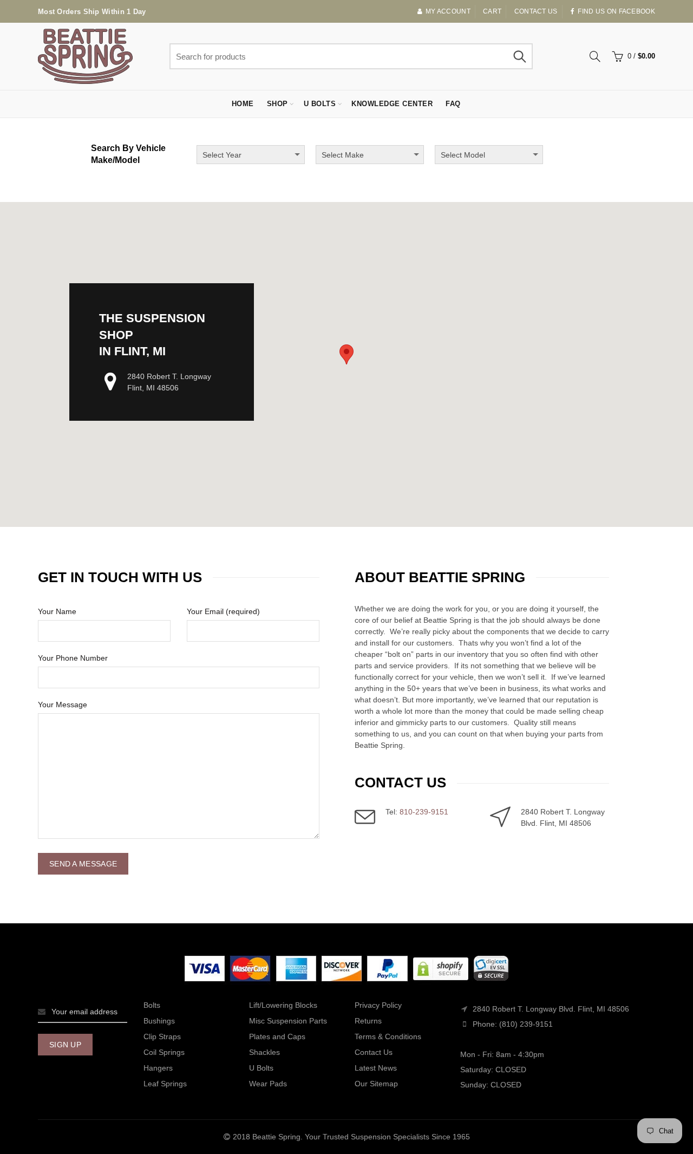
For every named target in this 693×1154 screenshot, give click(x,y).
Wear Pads (268, 1083)
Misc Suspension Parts (288, 1020)
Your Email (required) (223, 611)
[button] (346, 354)
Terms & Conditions (388, 1036)
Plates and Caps (277, 1036)
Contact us (536, 11)
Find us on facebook (616, 11)
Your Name (57, 611)
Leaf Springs (165, 1083)
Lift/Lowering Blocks (283, 1005)
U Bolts (320, 104)
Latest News (376, 1068)
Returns (368, 1020)
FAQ (453, 104)
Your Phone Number (73, 658)
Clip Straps (162, 1036)
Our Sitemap (376, 1083)
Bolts (151, 1005)
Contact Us (374, 1052)
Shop (277, 104)
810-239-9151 (424, 811)
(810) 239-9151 (526, 1024)
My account (448, 11)
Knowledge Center (392, 104)
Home (243, 104)
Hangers (158, 1068)
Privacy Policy (378, 1005)
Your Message (62, 704)
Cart (492, 11)
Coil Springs (164, 1052)
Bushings (159, 1020)
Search (519, 56)
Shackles (264, 1052)
